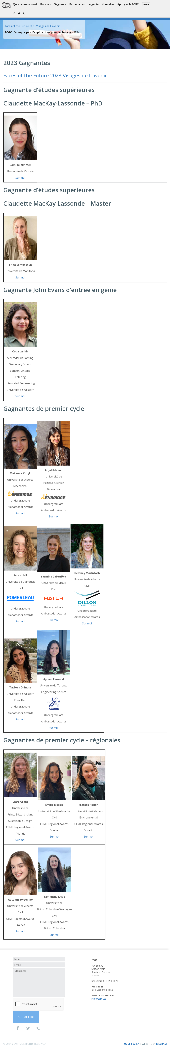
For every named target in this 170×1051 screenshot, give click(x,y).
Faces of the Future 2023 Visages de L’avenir (32, 26)
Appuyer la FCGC (128, 4)
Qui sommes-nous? (25, 4)
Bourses (45, 4)
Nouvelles (108, 4)
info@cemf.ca (98, 998)
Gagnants (60, 4)
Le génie (93, 4)
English (146, 4)
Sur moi (20, 177)
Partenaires (77, 4)
